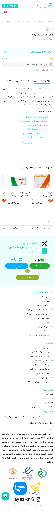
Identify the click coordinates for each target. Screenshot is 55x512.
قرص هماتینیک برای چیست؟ (37, 117)
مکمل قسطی (45, 297)
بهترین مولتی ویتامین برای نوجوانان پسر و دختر (33, 314)
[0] (3, 13)
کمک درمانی (36, 228)
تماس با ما (49, 394)
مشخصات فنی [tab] (22, 80)
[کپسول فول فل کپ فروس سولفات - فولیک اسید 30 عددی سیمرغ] (19, 181)
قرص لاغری (45, 301)
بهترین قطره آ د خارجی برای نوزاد (38, 309)
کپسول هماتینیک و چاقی (39, 137)
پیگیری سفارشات (47, 398)
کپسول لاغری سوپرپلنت (41, 373)
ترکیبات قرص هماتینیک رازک (37, 129)
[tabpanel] (27, 116)
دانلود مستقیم (27, 277)
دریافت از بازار (40, 266)
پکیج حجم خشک (43, 377)
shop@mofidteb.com (39, 423)
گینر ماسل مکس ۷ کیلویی (40, 365)
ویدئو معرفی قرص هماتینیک (37, 125)
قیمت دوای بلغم (44, 322)
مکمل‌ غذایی (48, 228)
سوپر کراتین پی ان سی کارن (39, 369)
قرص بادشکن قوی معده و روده (39, 335)
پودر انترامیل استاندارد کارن (40, 352)
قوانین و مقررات (48, 402)
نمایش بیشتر (29, 143)
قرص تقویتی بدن (43, 326)
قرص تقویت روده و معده (41, 331)
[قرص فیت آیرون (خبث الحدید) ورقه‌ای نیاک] (42, 181)
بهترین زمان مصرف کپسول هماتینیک (34, 133)
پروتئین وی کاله (44, 347)
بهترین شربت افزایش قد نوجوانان (38, 382)
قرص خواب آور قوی (42, 305)
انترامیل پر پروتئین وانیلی (41, 360)
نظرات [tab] (8, 80)
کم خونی (25, 228)
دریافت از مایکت (17, 266)
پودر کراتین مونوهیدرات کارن (39, 356)
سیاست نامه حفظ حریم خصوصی (42, 406)
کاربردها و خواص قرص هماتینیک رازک (34, 121)
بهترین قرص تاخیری (42, 318)
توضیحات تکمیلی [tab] (42, 80)
